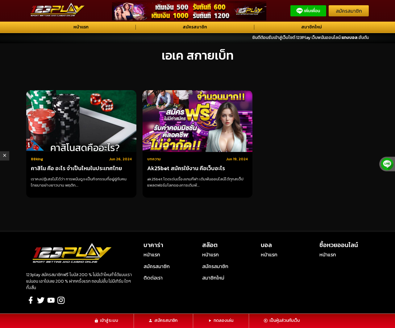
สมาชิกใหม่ (311, 27)
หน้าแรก (81, 27)
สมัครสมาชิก (349, 11)
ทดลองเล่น (223, 320)
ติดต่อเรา (153, 277)
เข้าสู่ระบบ (109, 320)
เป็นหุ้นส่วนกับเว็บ (284, 320)
